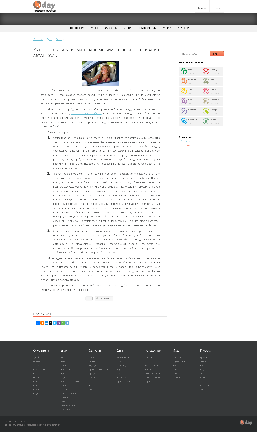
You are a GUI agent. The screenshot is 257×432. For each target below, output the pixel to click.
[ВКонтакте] (38, 323)
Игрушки (121, 361)
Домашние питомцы (70, 381)
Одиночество (39, 369)
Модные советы (179, 361)
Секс (35, 381)
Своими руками (68, 405)
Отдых (64, 377)
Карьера (148, 357)
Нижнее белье (178, 365)
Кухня (63, 373)
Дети (127, 28)
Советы (36, 389)
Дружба (36, 357)
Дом (94, 28)
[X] (50, 323)
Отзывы (187, 145)
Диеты (92, 357)
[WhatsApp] (63, 323)
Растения (65, 389)
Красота (184, 28)
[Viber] (59, 323)
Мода (167, 28)
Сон (90, 381)
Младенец (121, 365)
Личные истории (152, 365)
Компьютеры (66, 369)
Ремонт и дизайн (68, 393)
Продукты (93, 373)
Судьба (148, 381)
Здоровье (111, 28)
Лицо (202, 369)
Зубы (91, 389)
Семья (36, 385)
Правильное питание (98, 369)
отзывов (105, 298)
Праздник (65, 385)
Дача (63, 361)
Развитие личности (153, 377)
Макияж (203, 373)
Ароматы (204, 357)
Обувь (175, 369)
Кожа (202, 365)
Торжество (65, 409)
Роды (119, 369)
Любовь (36, 365)
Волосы (203, 389)
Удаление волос (207, 385)
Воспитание (122, 377)
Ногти (202, 377)
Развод (36, 373)
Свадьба (36, 393)
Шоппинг (176, 377)
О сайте (217, 8)
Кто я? (147, 361)
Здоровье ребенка (124, 381)
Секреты (92, 377)
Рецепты (65, 397)
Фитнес (92, 361)
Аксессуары (177, 357)
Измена (36, 361)
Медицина (93, 365)
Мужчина (148, 369)
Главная (202, 8)
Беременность (123, 357)
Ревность (37, 377)
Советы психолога (152, 373)
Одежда (175, 373)
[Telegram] (67, 323)
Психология (146, 28)
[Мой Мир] (46, 323)
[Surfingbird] (55, 323)
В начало (185, 141)
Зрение (92, 385)
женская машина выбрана (86, 113)
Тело (202, 381)
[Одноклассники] (42, 323)
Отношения (76, 28)
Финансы (65, 365)
